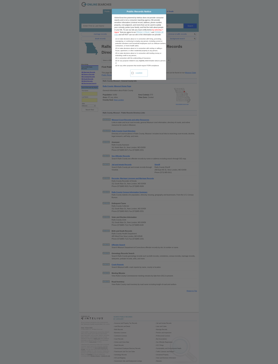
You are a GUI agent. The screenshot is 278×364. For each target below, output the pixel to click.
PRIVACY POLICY (143, 32)
